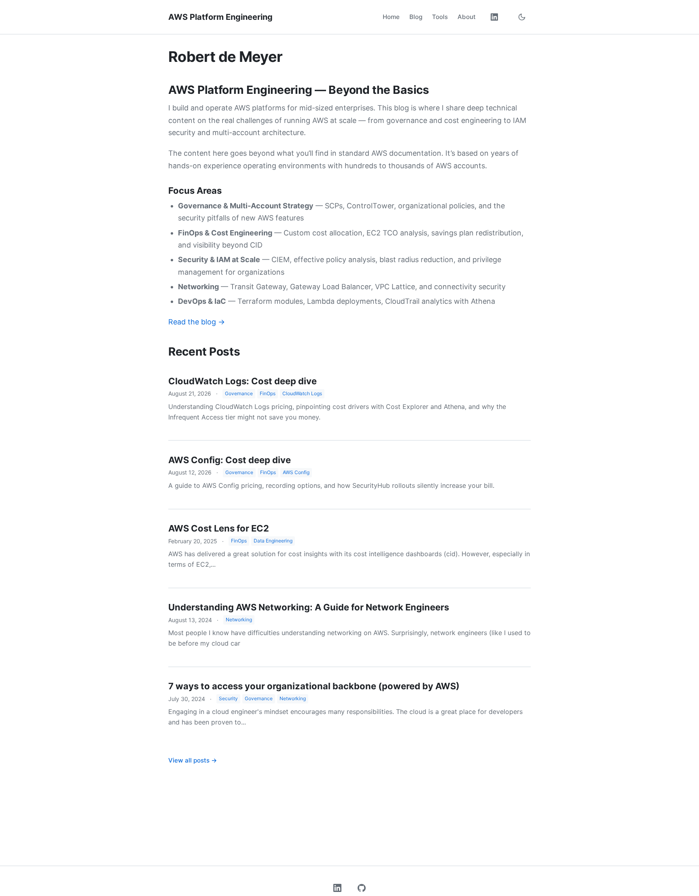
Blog (415, 17)
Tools (440, 17)
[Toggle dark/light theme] (522, 17)
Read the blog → (196, 322)
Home (391, 17)
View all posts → (192, 760)
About (467, 17)
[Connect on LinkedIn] (494, 17)
